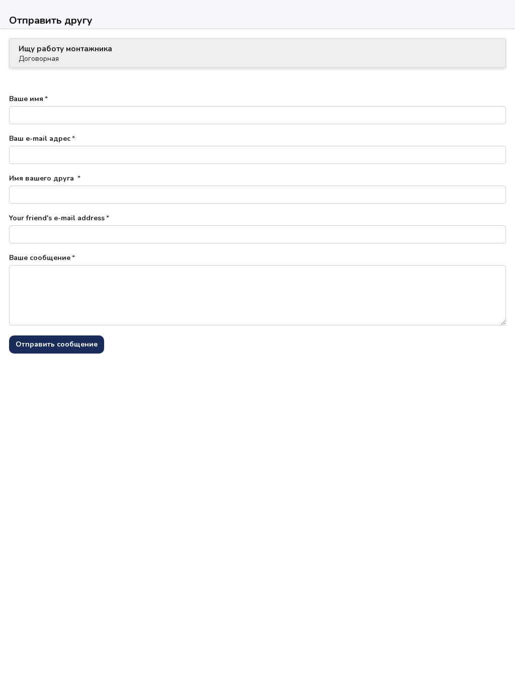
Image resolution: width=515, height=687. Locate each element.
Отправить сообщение (57, 344)
